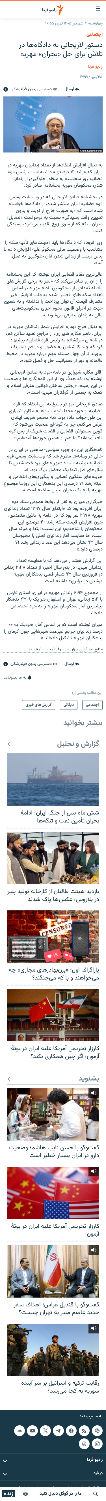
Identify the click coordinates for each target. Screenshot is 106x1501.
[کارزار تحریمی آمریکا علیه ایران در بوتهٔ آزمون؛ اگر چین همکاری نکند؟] (53, 1015)
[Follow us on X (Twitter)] (45, 1430)
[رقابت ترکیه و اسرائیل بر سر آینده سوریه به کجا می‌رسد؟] (53, 1350)
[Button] (71, 89)
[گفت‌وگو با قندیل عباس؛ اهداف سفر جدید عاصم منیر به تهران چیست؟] (53, 1271)
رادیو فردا (95, 66)
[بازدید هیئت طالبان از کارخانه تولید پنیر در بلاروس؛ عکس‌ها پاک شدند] (53, 858)
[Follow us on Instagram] (97, 1443)
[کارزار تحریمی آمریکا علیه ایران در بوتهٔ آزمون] (53, 1193)
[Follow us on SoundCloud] (19, 1430)
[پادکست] (25, 1494)
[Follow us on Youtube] (32, 1430)
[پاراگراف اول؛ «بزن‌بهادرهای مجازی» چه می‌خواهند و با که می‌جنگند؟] (53, 936)
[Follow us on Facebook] (71, 1430)
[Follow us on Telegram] (58, 1430)
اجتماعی (94, 34)
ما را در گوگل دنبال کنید (61, 1493)
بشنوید (89, 1079)
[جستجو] (95, 1494)
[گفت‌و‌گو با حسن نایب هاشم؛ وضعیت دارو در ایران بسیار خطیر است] (53, 1114)
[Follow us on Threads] (84, 1443)
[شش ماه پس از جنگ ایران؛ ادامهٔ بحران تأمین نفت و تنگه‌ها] (53, 779)
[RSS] (84, 1430)
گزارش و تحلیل (78, 744)
